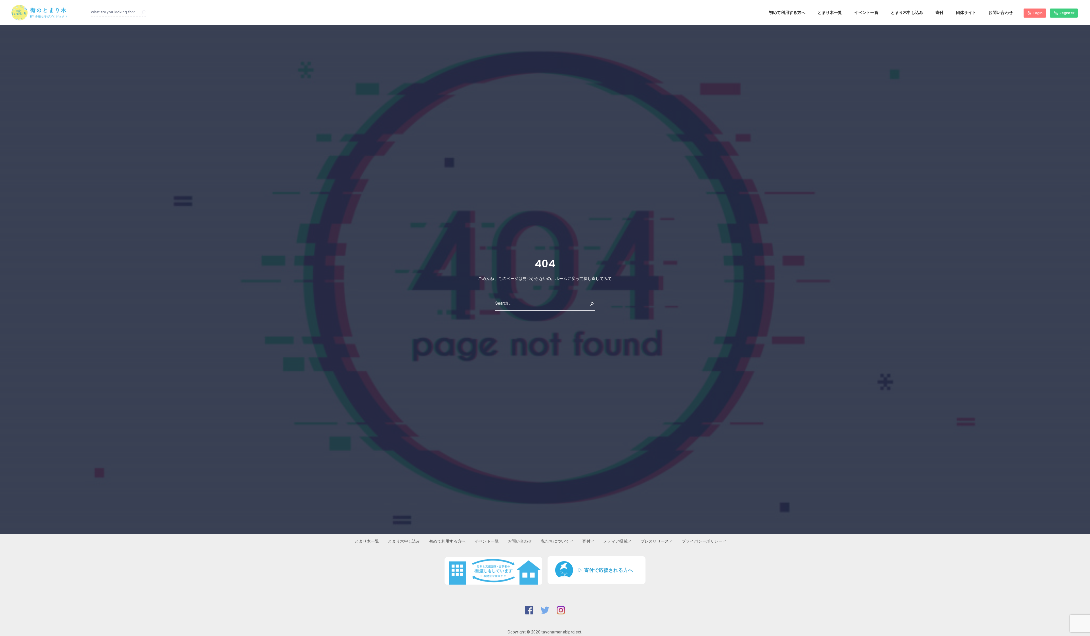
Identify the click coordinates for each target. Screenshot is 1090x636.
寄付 (940, 12)
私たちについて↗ (557, 541)
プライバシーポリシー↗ (704, 541)
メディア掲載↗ (617, 541)
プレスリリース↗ (657, 541)
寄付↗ (588, 541)
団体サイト (966, 12)
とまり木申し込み (907, 12)
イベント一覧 (866, 12)
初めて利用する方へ (787, 12)
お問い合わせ (1000, 12)
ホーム (561, 278)
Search (587, 303)
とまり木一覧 (830, 12)
